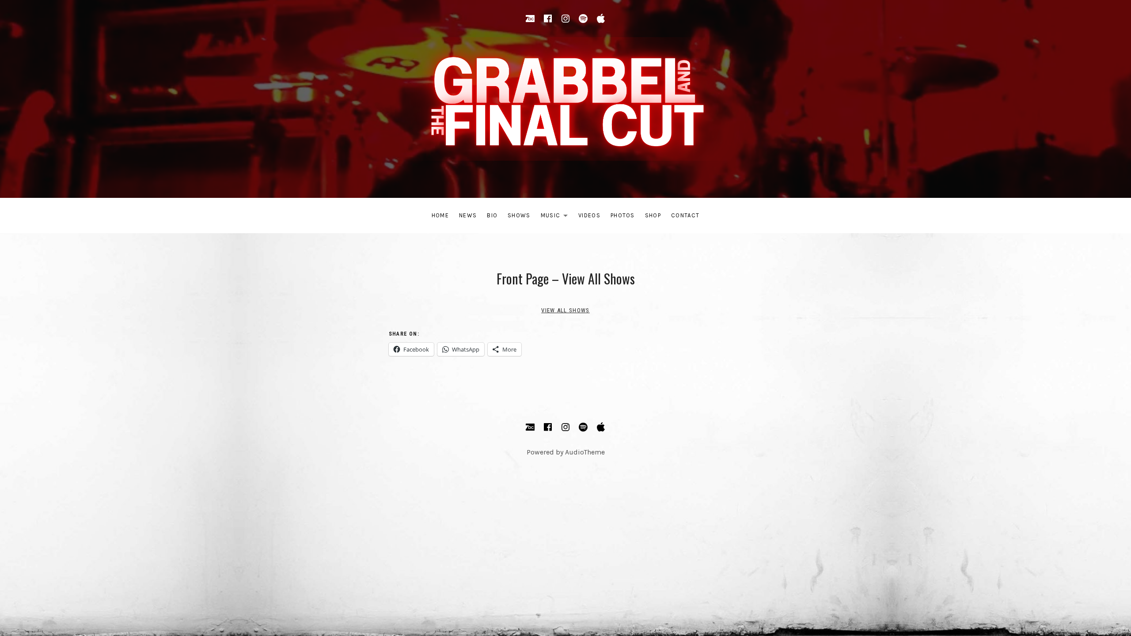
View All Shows (565, 310)
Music (557, 217)
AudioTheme (585, 452)
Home (440, 215)
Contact (685, 215)
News (468, 215)
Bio (492, 215)
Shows (519, 215)
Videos (589, 215)
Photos (623, 215)
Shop (653, 215)
